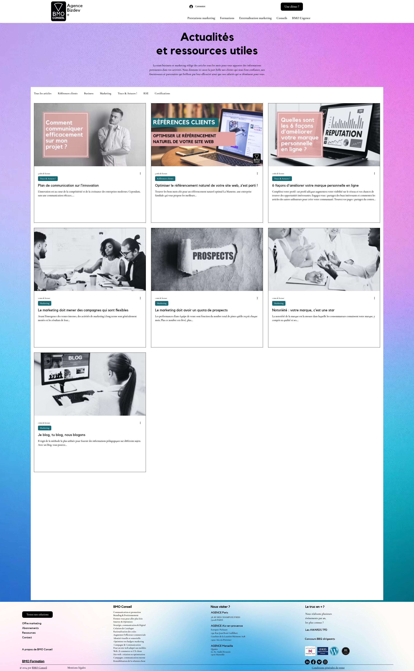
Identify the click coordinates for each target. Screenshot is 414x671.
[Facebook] (313, 662)
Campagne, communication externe (129, 657)
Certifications (162, 93)
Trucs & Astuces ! (127, 93)
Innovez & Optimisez (123, 621)
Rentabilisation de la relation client (129, 661)
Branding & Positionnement (125, 615)
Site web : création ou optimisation (129, 654)
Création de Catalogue (123, 628)
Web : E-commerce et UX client (127, 651)
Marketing (105, 93)
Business (88, 93)
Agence (75, 5)
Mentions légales (76, 667)
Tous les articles (42, 93)
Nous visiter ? (220, 606)
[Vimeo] (319, 662)
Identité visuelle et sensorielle (127, 638)
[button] (292, 7)
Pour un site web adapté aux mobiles (129, 648)
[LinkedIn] (307, 662)
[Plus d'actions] (141, 173)
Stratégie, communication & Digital (129, 625)
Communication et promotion (127, 612)
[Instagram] (325, 662)
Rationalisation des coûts (124, 631)
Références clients (68, 93)
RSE (145, 93)
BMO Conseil (122, 606)
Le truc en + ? (314, 606)
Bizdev (73, 10)
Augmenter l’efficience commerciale (129, 634)
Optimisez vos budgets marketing (129, 641)
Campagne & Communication (127, 645)
